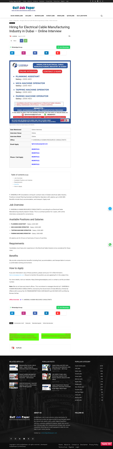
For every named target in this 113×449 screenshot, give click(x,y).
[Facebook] (90, 1)
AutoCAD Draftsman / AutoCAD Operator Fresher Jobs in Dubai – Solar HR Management (28, 385)
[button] (101, 16)
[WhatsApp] (103, 1)
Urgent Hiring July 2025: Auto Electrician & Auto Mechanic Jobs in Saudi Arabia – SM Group (61, 367)
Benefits (16, 184)
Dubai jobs (28, 323)
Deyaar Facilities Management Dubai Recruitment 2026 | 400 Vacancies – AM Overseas (27, 376)
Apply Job (106, 444)
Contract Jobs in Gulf (19, 323)
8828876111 (35, 149)
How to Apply (18, 186)
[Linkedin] (95, 1)
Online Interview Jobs (48, 323)
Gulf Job (15, 36)
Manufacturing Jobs (36, 323)
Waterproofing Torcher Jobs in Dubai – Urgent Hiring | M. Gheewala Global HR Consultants (28, 367)
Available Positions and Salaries (23, 180)
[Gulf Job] (10, 36)
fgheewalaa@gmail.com (40, 144)
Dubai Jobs (16, 20)
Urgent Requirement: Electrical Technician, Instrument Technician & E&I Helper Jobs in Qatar (61, 386)
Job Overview (18, 178)
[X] (100, 1)
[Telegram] (98, 1)
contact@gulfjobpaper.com (49, 433)
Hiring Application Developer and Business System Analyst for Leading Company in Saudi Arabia (22, 337)
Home (10, 20)
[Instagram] (93, 1)
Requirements (18, 182)
